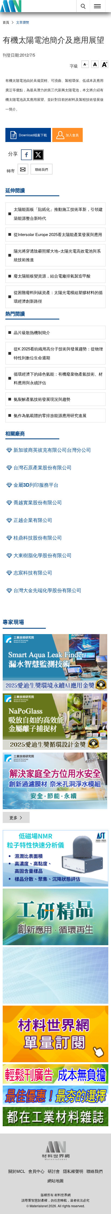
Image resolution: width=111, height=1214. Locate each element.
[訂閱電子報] (55, 975)
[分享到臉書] (26, 154)
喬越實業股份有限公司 (37, 502)
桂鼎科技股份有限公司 (37, 537)
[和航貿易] (55, 858)
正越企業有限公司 (32, 520)
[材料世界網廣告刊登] (55, 1074)
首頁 (6, 22)
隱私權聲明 (73, 1171)
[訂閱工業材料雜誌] (55, 1116)
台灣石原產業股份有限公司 (42, 467)
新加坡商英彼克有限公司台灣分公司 (51, 449)
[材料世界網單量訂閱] (55, 1034)
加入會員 (72, 135)
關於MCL (16, 1171)
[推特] (38, 154)
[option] (55, 859)
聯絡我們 (41, 169)
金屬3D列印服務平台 (35, 484)
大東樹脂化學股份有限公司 (42, 555)
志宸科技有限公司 (32, 572)
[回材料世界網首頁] (10, 6)
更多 (13, 817)
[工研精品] (55, 917)
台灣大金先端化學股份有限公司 (46, 590)
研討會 (54, 1171)
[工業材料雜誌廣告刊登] (55, 1095)
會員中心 (36, 1171)
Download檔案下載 (33, 135)
